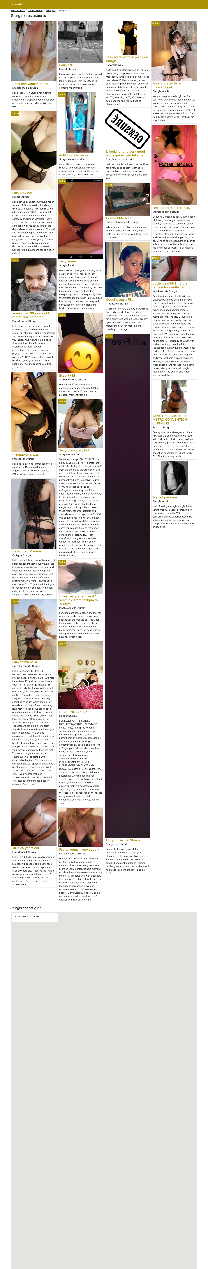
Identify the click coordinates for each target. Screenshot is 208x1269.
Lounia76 (66, 65)
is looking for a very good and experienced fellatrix (125, 153)
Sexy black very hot (74, 450)
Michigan (50, 10)
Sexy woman (68, 261)
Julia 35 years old (25, 848)
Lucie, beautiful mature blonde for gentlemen (170, 285)
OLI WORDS (17, 4)
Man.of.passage (165, 497)
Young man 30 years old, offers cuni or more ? (31, 315)
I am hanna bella (24, 662)
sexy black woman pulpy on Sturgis (127, 59)
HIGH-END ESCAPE (74, 712)
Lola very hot (22, 193)
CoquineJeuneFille (119, 299)
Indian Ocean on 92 (74, 155)
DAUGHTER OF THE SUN (171, 208)
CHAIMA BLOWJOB (27, 455)
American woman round (30, 84)
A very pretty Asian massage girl (167, 85)
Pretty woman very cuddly (79, 849)
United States (35, 10)
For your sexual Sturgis (123, 840)
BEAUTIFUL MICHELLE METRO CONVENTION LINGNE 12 (170, 419)
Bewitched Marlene (27, 551)
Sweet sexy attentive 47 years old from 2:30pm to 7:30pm (78, 600)
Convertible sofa (118, 218)
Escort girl (67, 375)
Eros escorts (18, 10)
